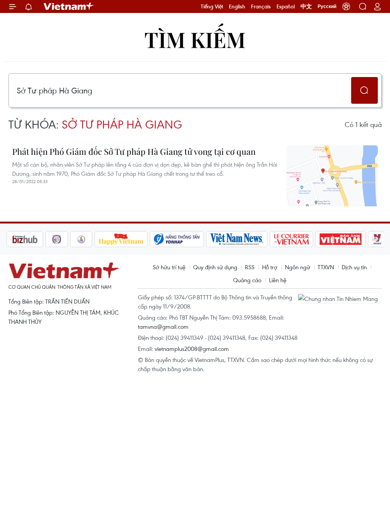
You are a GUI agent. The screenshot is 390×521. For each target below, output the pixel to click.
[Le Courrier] (291, 239)
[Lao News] (56, 239)
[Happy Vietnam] (121, 239)
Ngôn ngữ (297, 267)
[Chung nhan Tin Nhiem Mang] (340, 298)
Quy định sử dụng (215, 267)
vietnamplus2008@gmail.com (192, 348)
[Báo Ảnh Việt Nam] (341, 239)
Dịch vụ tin (354, 267)
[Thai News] (81, 239)
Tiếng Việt (212, 6)
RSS (249, 267)
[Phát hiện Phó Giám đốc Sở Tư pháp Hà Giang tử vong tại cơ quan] (332, 175)
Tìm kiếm (195, 39)
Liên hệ (277, 280)
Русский (327, 6)
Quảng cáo (247, 280)
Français (261, 6)
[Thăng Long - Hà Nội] (346, 6)
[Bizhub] (24, 239)
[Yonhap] (177, 239)
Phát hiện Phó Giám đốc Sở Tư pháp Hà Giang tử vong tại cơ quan (134, 151)
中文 (306, 6)
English (237, 6)
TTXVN (326, 267)
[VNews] (377, 239)
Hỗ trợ (269, 267)
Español (286, 6)
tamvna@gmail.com (163, 326)
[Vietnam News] (237, 239)
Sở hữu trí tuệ (169, 267)
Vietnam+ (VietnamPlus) (69, 6)
